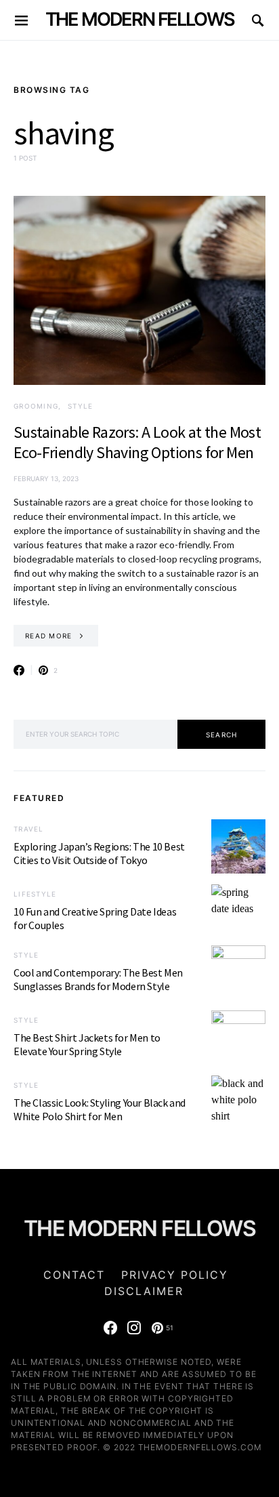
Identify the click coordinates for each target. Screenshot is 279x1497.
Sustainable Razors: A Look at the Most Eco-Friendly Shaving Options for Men (137, 442)
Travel (29, 829)
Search (222, 735)
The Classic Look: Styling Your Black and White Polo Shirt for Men (100, 1109)
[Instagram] (134, 1327)
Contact (74, 1274)
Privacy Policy (174, 1274)
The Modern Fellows (139, 19)
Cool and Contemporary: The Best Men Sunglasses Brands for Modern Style (98, 979)
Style (80, 406)
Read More (48, 636)
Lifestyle (35, 894)
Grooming (36, 406)
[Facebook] (110, 1327)
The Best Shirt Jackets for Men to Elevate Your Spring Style (87, 1044)
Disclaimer (144, 1291)
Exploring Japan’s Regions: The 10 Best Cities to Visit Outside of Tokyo (99, 853)
